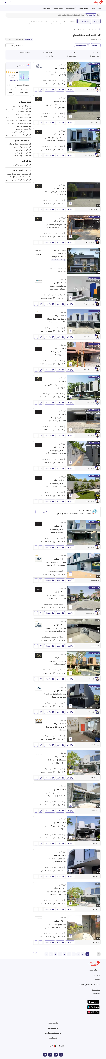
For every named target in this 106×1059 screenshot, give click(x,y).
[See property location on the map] (70, 83)
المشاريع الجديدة (83, 8)
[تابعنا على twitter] (50, 1055)
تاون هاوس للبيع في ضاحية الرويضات (20, 144)
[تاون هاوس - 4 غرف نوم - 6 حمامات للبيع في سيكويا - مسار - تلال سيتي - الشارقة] (67, 291)
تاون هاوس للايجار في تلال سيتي (21, 165)
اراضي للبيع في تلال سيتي (23, 114)
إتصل (69, 89)
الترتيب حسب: (20, 45)
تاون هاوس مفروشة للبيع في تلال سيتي (19, 120)
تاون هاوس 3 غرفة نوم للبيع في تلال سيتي (18, 108)
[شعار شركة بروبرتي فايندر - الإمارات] (98, 2)
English (61, 1046)
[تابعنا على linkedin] (45, 1055)
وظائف (97, 979)
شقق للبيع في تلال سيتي (23, 126)
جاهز (10, 39)
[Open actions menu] (36, 90)
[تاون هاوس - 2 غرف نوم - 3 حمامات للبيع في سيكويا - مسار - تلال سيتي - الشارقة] (67, 197)
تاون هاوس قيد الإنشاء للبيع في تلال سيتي (18, 180)
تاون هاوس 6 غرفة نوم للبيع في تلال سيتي (18, 135)
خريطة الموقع (53, 1038)
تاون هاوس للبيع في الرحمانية (22, 155)
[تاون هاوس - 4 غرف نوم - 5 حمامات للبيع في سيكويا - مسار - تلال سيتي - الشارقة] (67, 230)
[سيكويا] (66, 261)
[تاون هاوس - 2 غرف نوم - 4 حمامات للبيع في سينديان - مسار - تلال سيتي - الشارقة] (67, 77)
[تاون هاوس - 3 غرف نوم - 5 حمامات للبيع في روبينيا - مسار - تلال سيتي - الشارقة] (67, 699)
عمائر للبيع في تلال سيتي (23, 129)
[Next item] (8, 85)
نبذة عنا (97, 975)
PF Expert (96, 993)
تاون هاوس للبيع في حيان (23, 150)
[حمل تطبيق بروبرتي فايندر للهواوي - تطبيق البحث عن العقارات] (93, 1012)
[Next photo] (98, 74)
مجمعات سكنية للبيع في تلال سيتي (20, 132)
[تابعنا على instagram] (61, 1055)
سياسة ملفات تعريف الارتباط (53, 1033)
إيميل (59, 89)
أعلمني (45, 512)
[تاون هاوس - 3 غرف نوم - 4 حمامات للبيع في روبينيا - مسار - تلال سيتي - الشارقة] (67, 489)
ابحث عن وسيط (58, 8)
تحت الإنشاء (19, 39)
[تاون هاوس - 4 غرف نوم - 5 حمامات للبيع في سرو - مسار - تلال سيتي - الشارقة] (67, 765)
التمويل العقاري (46, 8)
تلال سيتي (92, 15)
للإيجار (93, 8)
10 (46, 954)
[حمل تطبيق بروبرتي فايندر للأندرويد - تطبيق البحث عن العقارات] (93, 1007)
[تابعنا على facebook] (56, 1055)
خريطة (94, 45)
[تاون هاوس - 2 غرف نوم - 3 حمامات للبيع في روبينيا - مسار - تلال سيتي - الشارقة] (67, 324)
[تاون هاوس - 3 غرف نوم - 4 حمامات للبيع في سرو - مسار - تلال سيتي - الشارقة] (67, 831)
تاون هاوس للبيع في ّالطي (23, 152)
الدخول (7, 2)
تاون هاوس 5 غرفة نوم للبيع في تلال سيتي (18, 123)
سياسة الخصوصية (53, 1028)
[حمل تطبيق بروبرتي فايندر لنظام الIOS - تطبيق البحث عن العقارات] (93, 1002)
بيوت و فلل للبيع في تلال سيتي (22, 106)
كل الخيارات (29, 39)
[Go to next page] (35, 954)
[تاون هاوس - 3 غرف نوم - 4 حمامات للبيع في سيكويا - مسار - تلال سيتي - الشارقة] (67, 666)
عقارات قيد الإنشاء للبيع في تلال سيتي (20, 177)
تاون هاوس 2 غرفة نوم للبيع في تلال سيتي (18, 117)
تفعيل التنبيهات (81, 45)
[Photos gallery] (83, 74)
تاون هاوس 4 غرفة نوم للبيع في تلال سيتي (18, 111)
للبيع (99, 8)
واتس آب (48, 89)
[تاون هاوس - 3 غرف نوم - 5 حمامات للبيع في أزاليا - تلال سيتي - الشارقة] (67, 568)
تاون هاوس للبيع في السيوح (22, 147)
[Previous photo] (69, 74)
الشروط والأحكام (53, 1023)
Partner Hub (96, 989)
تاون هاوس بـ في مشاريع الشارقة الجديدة (19, 174)
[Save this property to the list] (40, 90)
